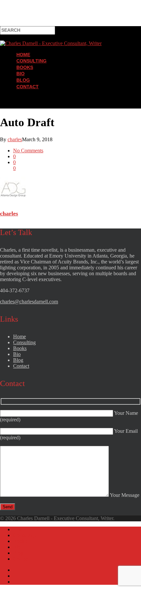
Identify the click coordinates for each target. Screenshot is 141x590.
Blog (23, 80)
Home (23, 54)
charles (15, 139)
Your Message (124, 495)
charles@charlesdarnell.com (29, 301)
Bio (20, 73)
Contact (27, 86)
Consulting (31, 60)
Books (24, 67)
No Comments (28, 150)
